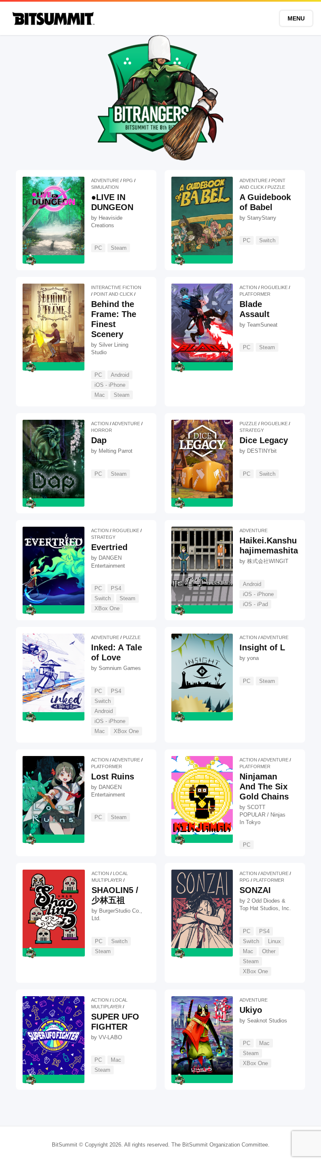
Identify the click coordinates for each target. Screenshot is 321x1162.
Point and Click (113, 294)
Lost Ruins (112, 776)
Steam (119, 248)
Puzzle (276, 187)
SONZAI (255, 890)
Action (248, 287)
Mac (99, 395)
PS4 (116, 588)
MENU (296, 18)
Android (120, 375)
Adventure (105, 180)
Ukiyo (250, 1010)
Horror (101, 430)
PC (98, 248)
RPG (128, 180)
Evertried (109, 547)
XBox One (107, 608)
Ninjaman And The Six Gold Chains (264, 786)
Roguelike (274, 287)
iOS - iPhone (109, 385)
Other (268, 951)
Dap (99, 440)
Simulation (105, 187)
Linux (274, 941)
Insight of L (262, 647)
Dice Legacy (263, 440)
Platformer (254, 294)
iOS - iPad (255, 604)
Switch (267, 240)
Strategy (251, 430)
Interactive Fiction (116, 287)
